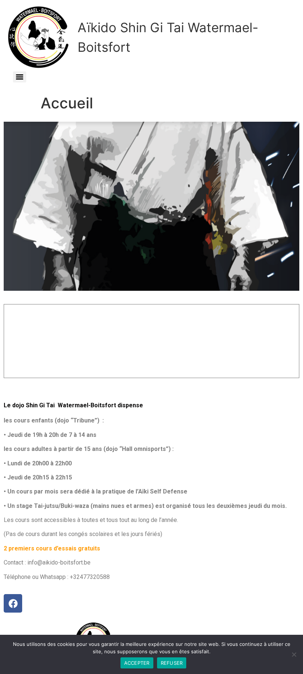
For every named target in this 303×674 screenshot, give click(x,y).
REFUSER (172, 663)
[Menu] (19, 76)
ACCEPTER (137, 663)
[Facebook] (13, 603)
